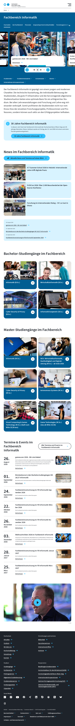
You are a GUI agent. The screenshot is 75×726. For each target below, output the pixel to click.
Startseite (7, 25)
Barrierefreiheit (9, 713)
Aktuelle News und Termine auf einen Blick (27, 158)
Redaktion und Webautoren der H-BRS (42, 716)
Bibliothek (41, 640)
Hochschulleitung (9, 650)
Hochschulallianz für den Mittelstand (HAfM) (52, 670)
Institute (41, 650)
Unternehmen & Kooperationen (14, 82)
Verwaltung (7, 654)
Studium (6, 643)
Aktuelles (7, 640)
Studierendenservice (10, 681)
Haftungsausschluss (54, 713)
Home (5, 10)
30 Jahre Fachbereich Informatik (26, 136)
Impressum (7, 716)
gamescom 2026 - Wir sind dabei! (16, 225)
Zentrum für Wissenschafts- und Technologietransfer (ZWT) (48, 685)
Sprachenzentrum (44, 643)
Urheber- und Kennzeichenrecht (14, 720)
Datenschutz (24, 713)
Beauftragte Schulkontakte (47, 666)
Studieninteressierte (23, 78)
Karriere (6, 658)
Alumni (51, 78)
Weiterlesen (16, 62)
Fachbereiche (8, 670)
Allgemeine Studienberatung (13, 677)
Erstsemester (40, 78)
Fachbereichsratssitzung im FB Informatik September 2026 (25, 237)
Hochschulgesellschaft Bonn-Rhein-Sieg (51, 674)
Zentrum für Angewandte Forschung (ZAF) (51, 681)
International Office (44, 647)
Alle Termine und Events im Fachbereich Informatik (52, 446)
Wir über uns (8, 647)
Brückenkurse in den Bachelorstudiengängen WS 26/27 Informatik (27, 231)
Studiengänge (8, 666)
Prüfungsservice (9, 674)
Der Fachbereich (18, 25)
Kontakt (20, 716)
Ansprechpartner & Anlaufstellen (43, 25)
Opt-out (38, 713)
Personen (28, 25)
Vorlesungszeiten (9, 685)
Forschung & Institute (63, 25)
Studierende (8, 78)
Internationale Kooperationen (48, 677)
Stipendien (7, 688)
